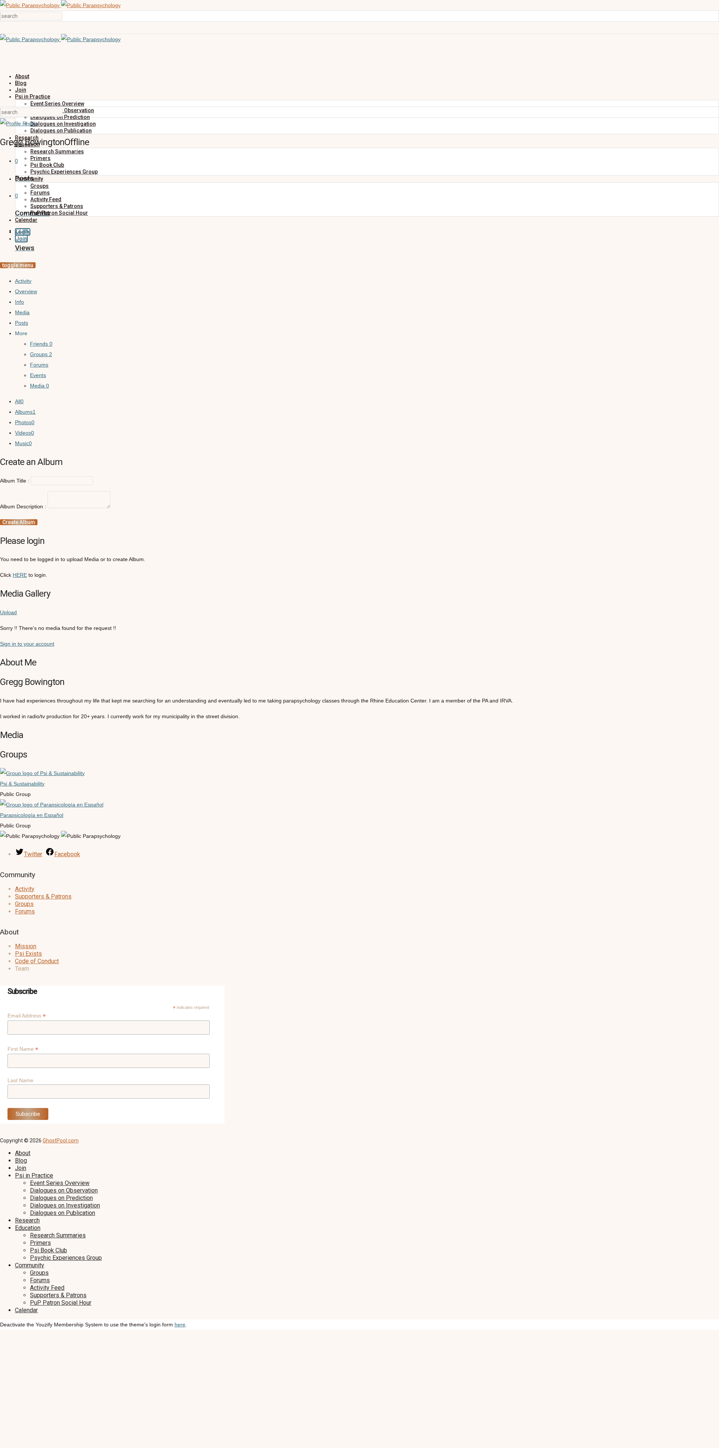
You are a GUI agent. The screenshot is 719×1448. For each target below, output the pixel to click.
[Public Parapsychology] (60, 5)
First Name (22, 1049)
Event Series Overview (57, 104)
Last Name (20, 1080)
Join (20, 90)
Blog (21, 83)
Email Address (26, 1015)
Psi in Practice (32, 97)
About (22, 76)
